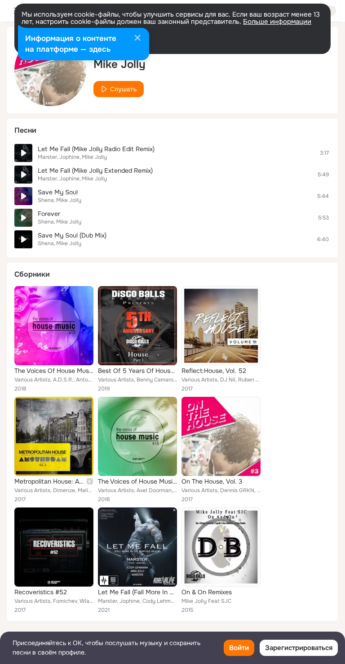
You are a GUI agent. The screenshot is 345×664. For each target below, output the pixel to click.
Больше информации (277, 21)
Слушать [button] (123, 89)
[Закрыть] (137, 38)
